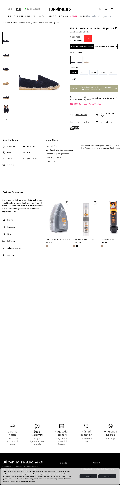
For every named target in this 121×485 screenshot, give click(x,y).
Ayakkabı (18, 16)
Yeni (9, 16)
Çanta (42, 16)
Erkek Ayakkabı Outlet (21, 23)
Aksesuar (51, 16)
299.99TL (77, 242)
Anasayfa (6, 23)
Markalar (63, 16)
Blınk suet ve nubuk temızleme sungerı (58, 239)
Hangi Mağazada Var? (107, 114)
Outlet (73, 16)
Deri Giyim (30, 16)
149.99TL (50, 242)
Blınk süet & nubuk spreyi (83, 239)
